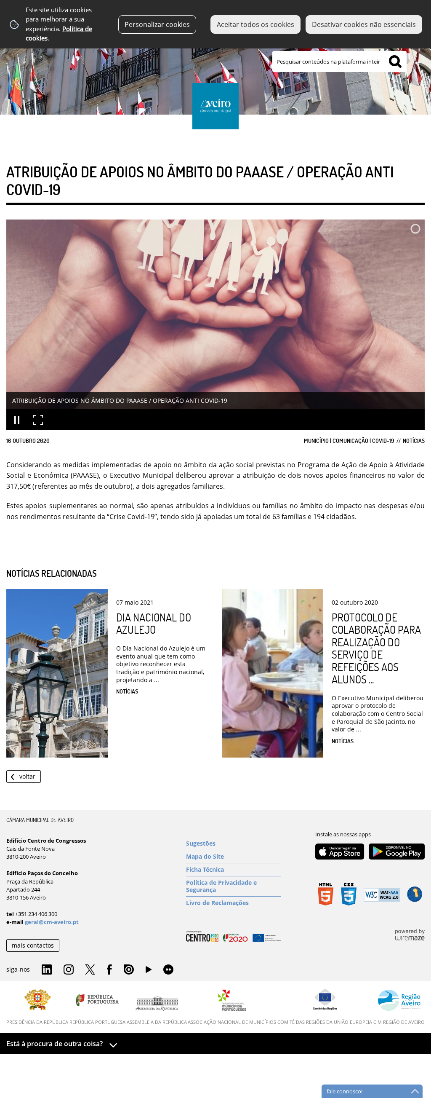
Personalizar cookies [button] (157, 24)
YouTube (149, 971)
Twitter (90, 969)
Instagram (69, 969)
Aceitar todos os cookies (255, 24)
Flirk (168, 969)
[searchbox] (339, 61)
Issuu (129, 969)
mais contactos (33, 945)
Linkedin (47, 969)
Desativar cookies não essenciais (364, 24)
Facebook (109, 969)
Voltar (27, 776)
